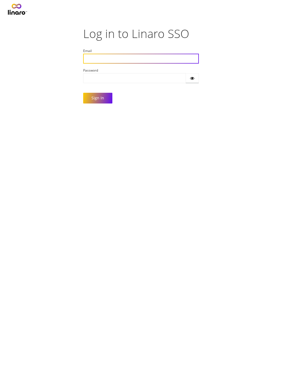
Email (87, 50)
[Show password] (192, 78)
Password (90, 70)
